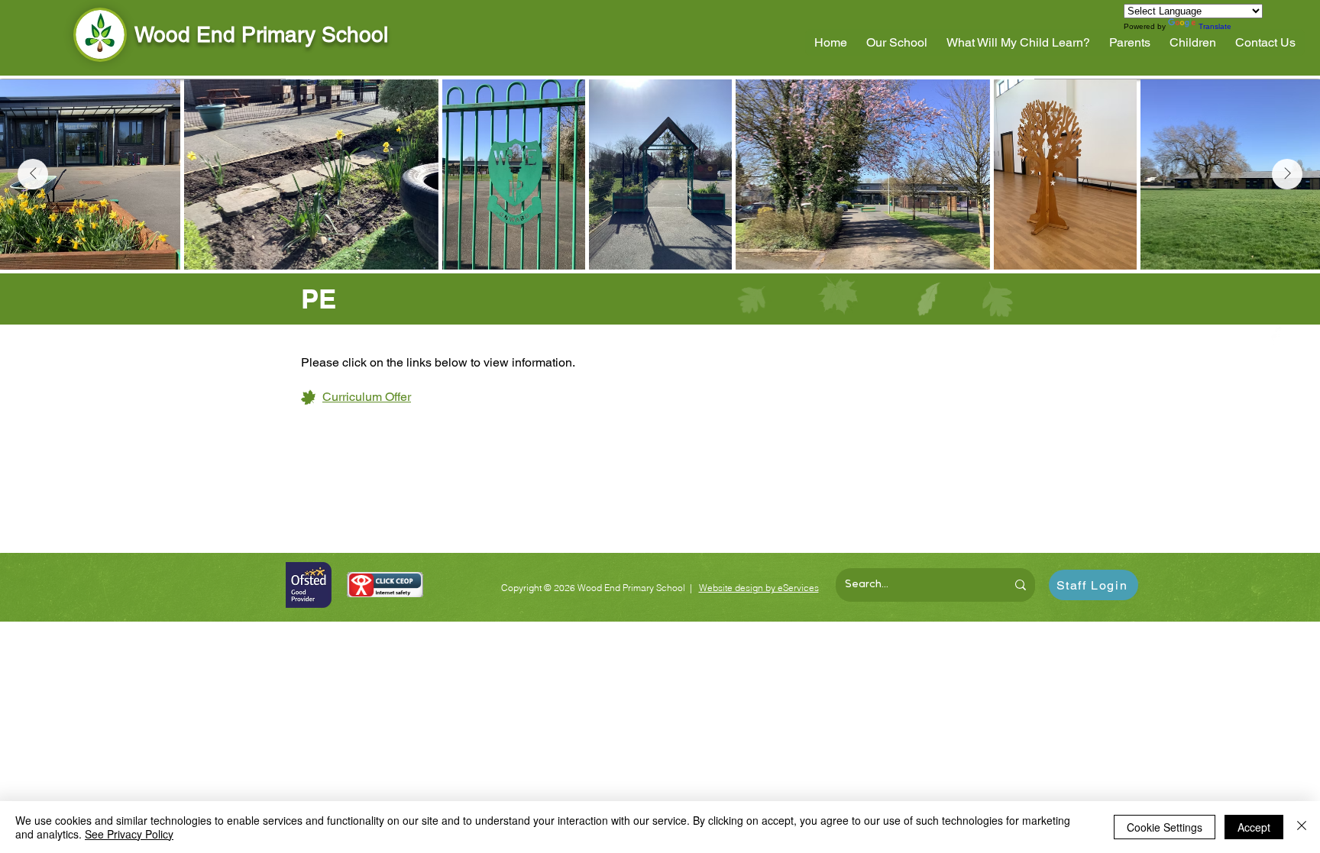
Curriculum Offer (366, 396)
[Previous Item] (33, 174)
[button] (897, 42)
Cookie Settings (1164, 827)
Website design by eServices (759, 587)
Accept (1254, 827)
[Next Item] (1287, 174)
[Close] (1301, 827)
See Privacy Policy (129, 834)
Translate (1215, 26)
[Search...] (1020, 585)
